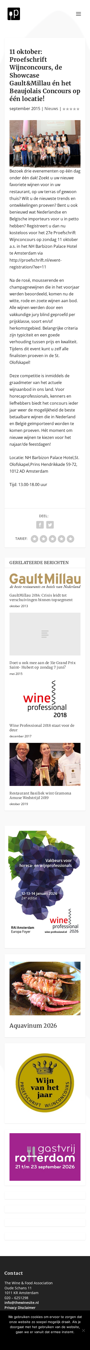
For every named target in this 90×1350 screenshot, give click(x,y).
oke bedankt (30, 1340)
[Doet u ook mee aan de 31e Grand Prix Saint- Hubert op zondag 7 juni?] (45, 634)
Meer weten (61, 1340)
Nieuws (51, 108)
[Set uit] (83, 1330)
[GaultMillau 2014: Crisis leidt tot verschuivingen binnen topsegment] (45, 580)
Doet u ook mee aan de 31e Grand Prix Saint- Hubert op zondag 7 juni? (43, 665)
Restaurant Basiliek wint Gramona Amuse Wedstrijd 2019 (40, 795)
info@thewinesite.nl (21, 1302)
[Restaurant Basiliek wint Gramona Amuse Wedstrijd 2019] (45, 764)
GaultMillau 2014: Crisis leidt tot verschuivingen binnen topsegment (41, 597)
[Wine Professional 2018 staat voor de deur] (45, 699)
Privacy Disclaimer (20, 1307)
